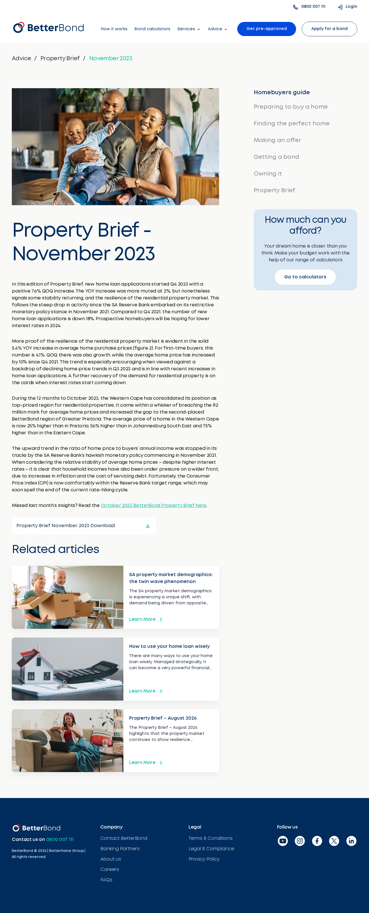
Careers (109, 869)
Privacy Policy (204, 859)
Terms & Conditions (211, 838)
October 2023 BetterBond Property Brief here (153, 505)
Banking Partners (120, 849)
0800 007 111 (60, 839)
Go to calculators (305, 277)
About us (110, 859)
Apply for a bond (329, 29)
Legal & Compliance (211, 849)
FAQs (106, 880)
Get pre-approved (266, 29)
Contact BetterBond (123, 838)
